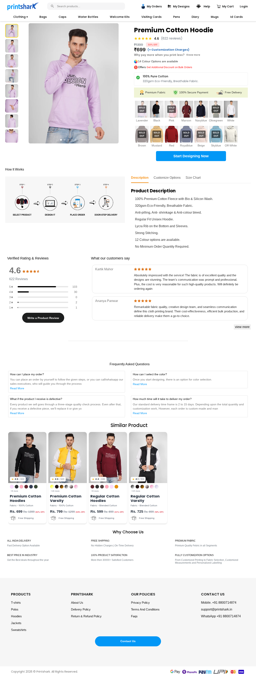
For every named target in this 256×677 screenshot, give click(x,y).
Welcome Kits (120, 17)
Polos (14, 609)
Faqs (134, 616)
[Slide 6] (11, 106)
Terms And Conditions (145, 609)
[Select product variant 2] (157, 109)
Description (140, 177)
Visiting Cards (151, 17)
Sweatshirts (18, 630)
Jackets (16, 623)
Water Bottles (88, 17)
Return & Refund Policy (86, 616)
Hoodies (16, 616)
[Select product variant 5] (201, 109)
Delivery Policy (81, 609)
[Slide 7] (11, 121)
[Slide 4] (11, 76)
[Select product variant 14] (231, 134)
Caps (62, 17)
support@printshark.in (216, 609)
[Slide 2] (11, 45)
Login (244, 6)
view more (242, 327)
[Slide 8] (11, 136)
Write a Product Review (43, 318)
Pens (176, 17)
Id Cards (236, 17)
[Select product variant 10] (171, 134)
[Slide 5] (11, 91)
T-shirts (16, 602)
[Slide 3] (11, 61)
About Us (77, 602)
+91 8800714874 (224, 602)
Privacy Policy (140, 602)
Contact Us (128, 641)
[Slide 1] (11, 30)
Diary (195, 17)
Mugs (215, 17)
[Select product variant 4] (186, 109)
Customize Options (167, 177)
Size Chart (193, 177)
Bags (43, 17)
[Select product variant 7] (231, 109)
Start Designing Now (191, 156)
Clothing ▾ (20, 17)
